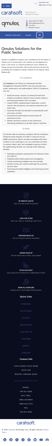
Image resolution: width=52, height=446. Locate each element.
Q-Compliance (26, 77)
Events (28, 35)
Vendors (26, 304)
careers (26, 353)
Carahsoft (11, 429)
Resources (26, 325)
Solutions (26, 311)
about (26, 346)
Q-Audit (26, 128)
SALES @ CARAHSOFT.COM (26, 381)
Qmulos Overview (13, 35)
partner (26, 339)
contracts (26, 332)
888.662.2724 (45, 5)
